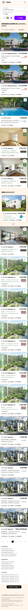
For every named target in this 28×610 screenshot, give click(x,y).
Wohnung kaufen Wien (6, 548)
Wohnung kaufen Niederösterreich (9, 554)
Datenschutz (16, 605)
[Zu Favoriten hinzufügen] (25, 35)
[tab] (13, 224)
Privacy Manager (4, 606)
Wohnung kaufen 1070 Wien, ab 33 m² (10, 581)
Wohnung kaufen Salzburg (7, 565)
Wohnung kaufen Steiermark (7, 561)
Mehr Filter (9, 18)
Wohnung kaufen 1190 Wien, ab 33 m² (10, 580)
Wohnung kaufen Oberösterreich (8, 555)
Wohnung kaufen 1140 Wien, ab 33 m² (10, 578)
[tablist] (14, 224)
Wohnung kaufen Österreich (7, 568)
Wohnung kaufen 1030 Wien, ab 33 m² (10, 576)
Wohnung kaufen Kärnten (7, 552)
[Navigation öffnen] (25, 2)
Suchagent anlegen (13, 587)
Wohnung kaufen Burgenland (8, 550)
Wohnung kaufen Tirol (6, 563)
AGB (22, 605)
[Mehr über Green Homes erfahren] (24, 134)
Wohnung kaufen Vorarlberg (7, 567)
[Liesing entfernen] (4, 14)
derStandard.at (12, 603)
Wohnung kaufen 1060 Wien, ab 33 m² (10, 574)
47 (20, 541)
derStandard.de (4, 603)
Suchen (21, 18)
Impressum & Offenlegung (6, 605)
